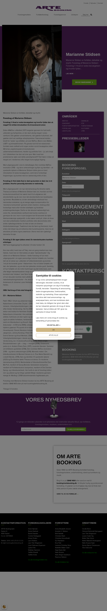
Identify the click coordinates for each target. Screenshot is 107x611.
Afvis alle (53, 335)
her (58, 321)
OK (53, 330)
